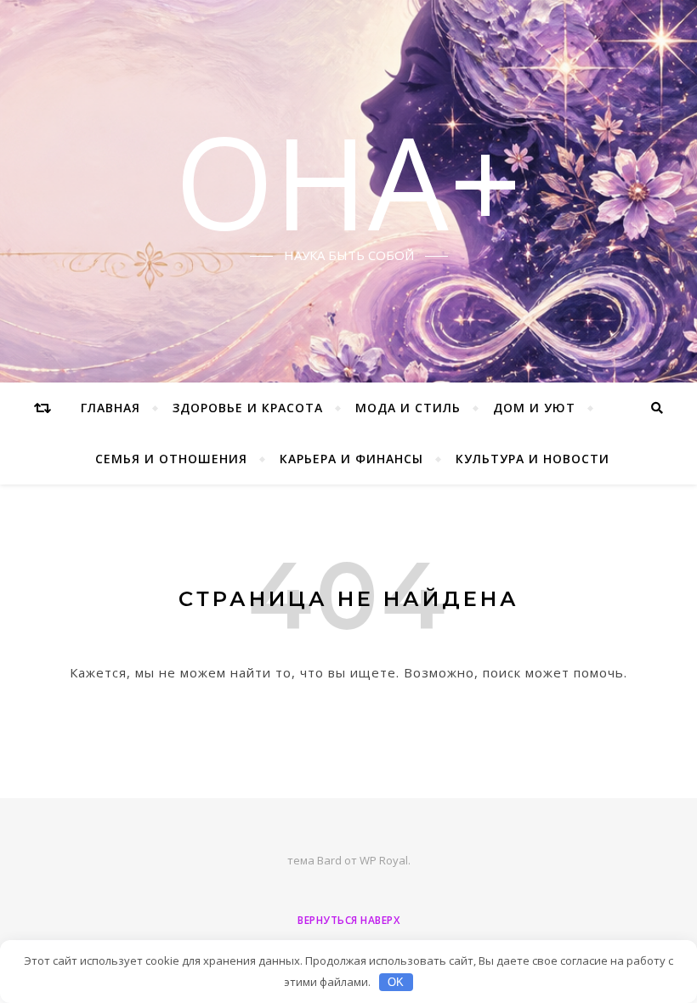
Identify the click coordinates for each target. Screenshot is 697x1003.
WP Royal (384, 860)
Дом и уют (534, 408)
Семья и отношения (171, 458)
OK (396, 982)
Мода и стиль (408, 408)
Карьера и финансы (351, 458)
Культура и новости (532, 458)
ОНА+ (348, 181)
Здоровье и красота (248, 408)
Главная (110, 408)
